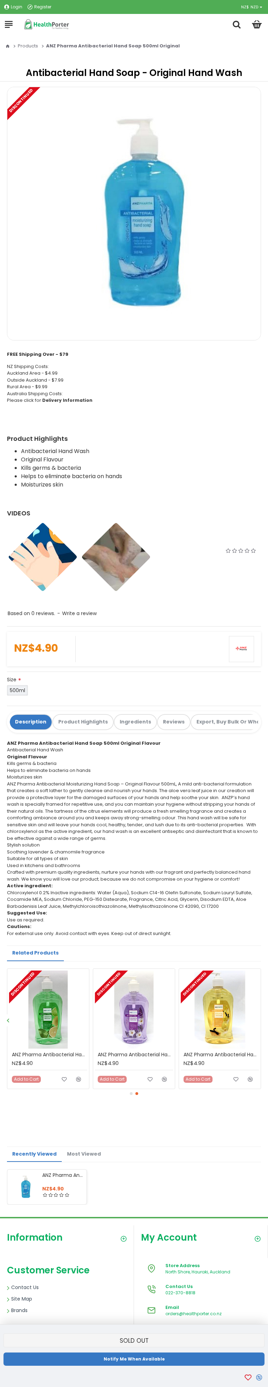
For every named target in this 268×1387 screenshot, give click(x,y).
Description (30, 721)
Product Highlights (83, 721)
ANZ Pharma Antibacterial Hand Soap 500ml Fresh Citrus (49, 1054)
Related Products (35, 952)
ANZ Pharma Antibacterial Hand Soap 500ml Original (63, 1175)
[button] (8, 1020)
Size (11, 679)
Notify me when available (134, 1359)
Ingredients (135, 721)
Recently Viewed (34, 1153)
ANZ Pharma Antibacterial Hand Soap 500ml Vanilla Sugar (221, 1054)
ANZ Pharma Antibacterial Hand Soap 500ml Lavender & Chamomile (135, 1054)
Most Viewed (84, 1153)
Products (28, 46)
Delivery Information (67, 400)
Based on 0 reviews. (31, 613)
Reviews (174, 721)
